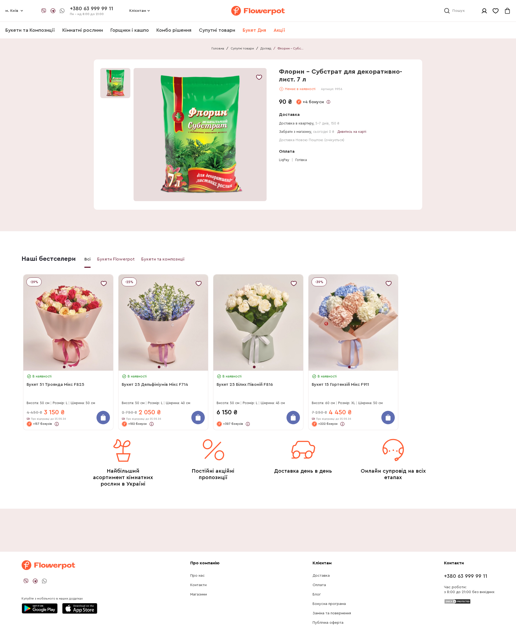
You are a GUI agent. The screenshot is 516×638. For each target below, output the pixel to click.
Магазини (198, 594)
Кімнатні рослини (82, 30)
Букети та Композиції (30, 30)
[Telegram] (53, 10)
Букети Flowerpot (116, 259)
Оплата (319, 585)
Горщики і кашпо (129, 30)
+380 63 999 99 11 (465, 576)
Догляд (265, 48)
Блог (317, 594)
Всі (87, 259)
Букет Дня (254, 30)
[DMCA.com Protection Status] (457, 601)
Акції (279, 30)
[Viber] (43, 10)
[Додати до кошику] (103, 417)
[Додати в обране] (259, 77)
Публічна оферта (328, 623)
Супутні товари (217, 30)
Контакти (198, 585)
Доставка (321, 576)
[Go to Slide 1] (115, 83)
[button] (201, 134)
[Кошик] (507, 11)
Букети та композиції (163, 259)
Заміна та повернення (332, 613)
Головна (218, 48)
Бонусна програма (329, 604)
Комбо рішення (173, 30)
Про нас (197, 576)
